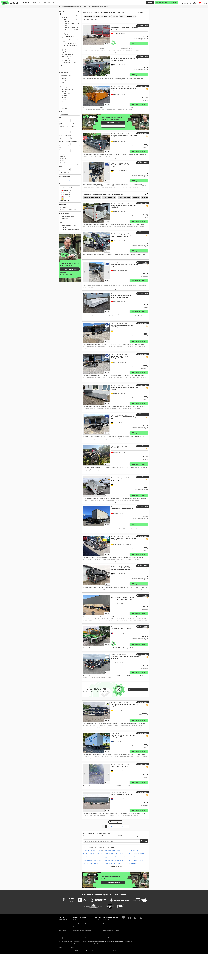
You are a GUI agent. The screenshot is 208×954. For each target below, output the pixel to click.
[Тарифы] (70, 255)
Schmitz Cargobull (67, 89)
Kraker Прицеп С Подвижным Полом (93, 853)
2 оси (63, 158)
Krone (64, 78)
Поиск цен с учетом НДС (67, 124)
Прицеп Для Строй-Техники (136, 853)
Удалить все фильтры (91, 19)
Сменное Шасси (132, 863)
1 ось (63, 156)
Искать (150, 2)
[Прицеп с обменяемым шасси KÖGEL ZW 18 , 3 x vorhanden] (96, 774)
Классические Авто (133, 850)
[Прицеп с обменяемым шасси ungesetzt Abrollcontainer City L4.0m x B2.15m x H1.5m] (96, 486)
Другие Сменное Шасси (112, 863)
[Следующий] (108, 35)
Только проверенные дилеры (70, 229)
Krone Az (136, 197)
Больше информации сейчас (138, 690)
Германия (67, 190)
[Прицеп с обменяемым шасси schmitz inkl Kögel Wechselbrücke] (96, 516)
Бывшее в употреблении (68, 209)
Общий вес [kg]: (63, 148)
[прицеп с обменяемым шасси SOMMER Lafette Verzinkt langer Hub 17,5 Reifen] (96, 272)
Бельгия (66, 199)
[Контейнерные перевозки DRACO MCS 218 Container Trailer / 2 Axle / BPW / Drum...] (96, 664)
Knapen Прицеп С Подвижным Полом (94, 850)
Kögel (64, 80)
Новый (63, 207)
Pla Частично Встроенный (90, 863)
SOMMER (64, 108)
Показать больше (116, 866)
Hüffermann (65, 83)
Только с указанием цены (68, 126)
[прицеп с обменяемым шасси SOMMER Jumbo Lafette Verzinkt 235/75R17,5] (96, 333)
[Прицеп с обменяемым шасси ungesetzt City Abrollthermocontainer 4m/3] (96, 96)
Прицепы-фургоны (71, 27)
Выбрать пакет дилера (70, 269)
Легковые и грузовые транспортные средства (70, 15)
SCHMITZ (65, 87)
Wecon (64, 102)
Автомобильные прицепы (72, 24)
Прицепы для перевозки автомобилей (71, 30)
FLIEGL (64, 85)
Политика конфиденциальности (93, 950)
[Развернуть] (115, 52)
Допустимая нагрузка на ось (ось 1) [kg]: (68, 165)
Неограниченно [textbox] (66, 187)
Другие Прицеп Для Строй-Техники (115, 853)
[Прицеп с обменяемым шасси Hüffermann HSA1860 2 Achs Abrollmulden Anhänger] (96, 35)
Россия (74, 181)
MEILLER (64, 91)
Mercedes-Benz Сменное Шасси (92, 860)
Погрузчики (66, 56)
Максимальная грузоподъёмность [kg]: (69, 141)
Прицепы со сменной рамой (71, 20)
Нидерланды (67, 194)
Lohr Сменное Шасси (89, 857)
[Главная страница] (59, 6)
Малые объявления (68, 216)
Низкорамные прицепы (71, 33)
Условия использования (107, 950)
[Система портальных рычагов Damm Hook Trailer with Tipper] (96, 636)
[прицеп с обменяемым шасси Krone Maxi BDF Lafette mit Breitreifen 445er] (96, 172)
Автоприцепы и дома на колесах (70, 63)
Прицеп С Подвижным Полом (136, 860)
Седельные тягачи (69, 51)
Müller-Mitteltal (66, 99)
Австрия (66, 192)
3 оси (63, 160)
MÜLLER (64, 97)
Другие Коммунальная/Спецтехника (116, 850)
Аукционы (65, 218)
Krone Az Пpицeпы (124, 197)
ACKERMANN (66, 104)
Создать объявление (113, 882)
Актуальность (140, 12)
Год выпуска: (62, 129)
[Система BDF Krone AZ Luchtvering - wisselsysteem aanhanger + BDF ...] (96, 743)
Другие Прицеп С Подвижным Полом (116, 860)
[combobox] (70, 186)
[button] (205, 2)
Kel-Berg (64, 106)
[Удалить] (109, 16)
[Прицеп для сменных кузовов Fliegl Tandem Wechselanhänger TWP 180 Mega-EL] (96, 712)
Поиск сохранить (116, 822)
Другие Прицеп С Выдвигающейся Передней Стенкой (121, 857)
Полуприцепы (68, 49)
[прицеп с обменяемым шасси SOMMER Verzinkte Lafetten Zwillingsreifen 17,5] (96, 364)
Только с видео (66, 227)
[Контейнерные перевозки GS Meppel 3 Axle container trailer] (96, 802)
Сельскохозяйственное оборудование (68, 59)
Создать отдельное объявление (113, 126)
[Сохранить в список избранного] (147, 28)
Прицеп (67, 17)
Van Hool (64, 95)
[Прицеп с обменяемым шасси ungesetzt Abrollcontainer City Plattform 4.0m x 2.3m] (96, 395)
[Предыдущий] (84, 35)
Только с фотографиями (69, 225)
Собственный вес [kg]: (65, 135)
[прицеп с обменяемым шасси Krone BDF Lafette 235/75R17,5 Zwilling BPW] (96, 424)
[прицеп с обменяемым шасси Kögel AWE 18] (96, 455)
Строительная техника (69, 54)
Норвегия (66, 196)
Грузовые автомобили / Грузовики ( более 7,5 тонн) (70, 39)
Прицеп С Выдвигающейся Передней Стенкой (142, 857)
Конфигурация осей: (64, 154)
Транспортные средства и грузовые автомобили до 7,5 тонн (70, 45)
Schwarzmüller (66, 93)
